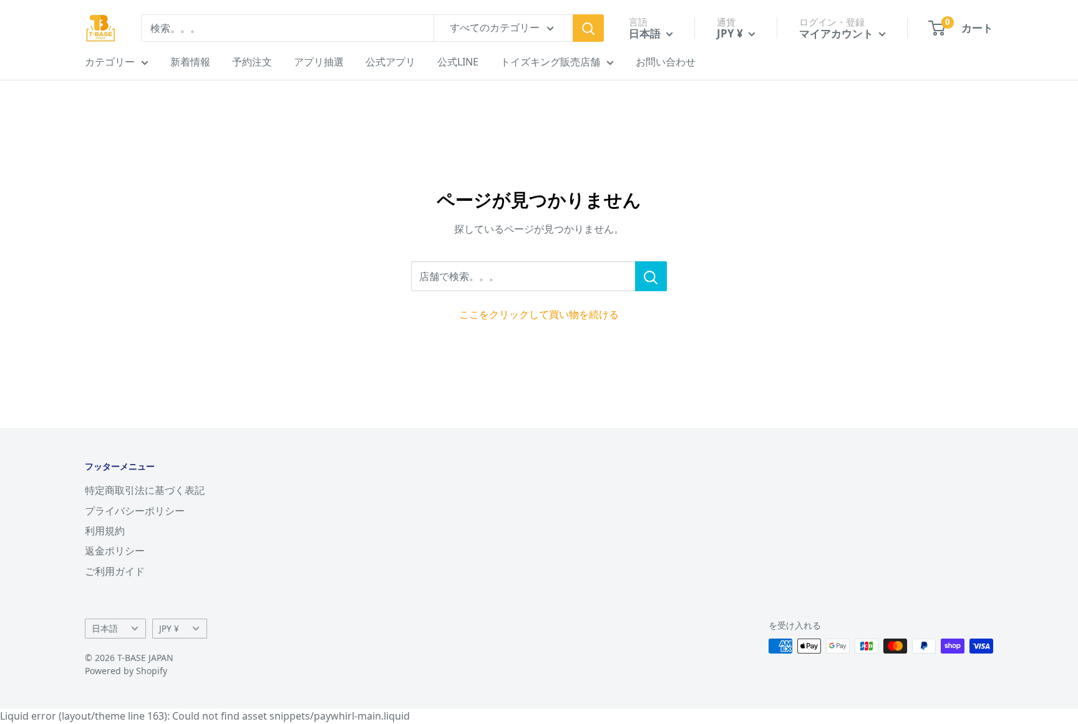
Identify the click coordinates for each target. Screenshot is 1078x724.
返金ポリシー (115, 550)
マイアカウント (837, 33)
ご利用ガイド (115, 571)
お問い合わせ (666, 62)
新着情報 (190, 62)
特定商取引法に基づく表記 (145, 490)
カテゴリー (110, 62)
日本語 (105, 628)
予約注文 (252, 62)
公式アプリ (390, 62)
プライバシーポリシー (135, 511)
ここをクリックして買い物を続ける (539, 314)
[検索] (588, 28)
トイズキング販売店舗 (550, 62)
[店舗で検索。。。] (651, 276)
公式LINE (457, 62)
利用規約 (105, 531)
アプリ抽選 (319, 62)
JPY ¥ (169, 628)
